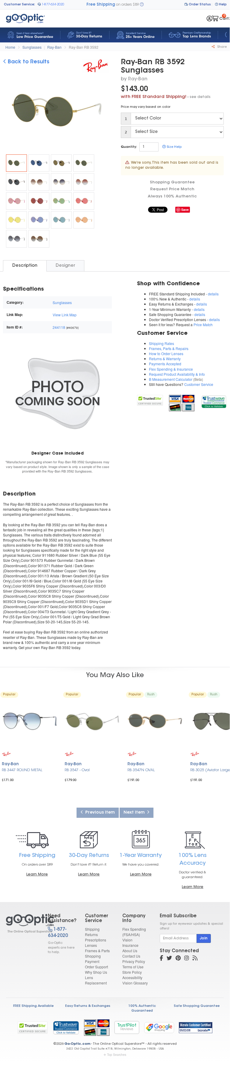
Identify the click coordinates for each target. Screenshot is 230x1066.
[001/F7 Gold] (61, 219)
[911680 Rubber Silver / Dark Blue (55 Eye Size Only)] (38, 163)
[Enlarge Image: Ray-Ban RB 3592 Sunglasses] (61, 113)
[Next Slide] (105, 112)
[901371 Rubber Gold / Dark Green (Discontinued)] (83, 163)
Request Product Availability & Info (177, 374)
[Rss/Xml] (195, 958)
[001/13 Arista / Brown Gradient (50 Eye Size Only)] (38, 182)
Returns (91, 934)
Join (204, 938)
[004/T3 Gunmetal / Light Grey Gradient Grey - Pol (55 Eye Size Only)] (16, 238)
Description (24, 265)
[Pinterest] (178, 958)
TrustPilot (126, 1027)
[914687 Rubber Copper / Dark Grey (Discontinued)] (16, 182)
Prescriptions (95, 939)
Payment (92, 961)
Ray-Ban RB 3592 (83, 47)
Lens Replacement (96, 980)
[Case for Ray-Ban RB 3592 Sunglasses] (57, 393)
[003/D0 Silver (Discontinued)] (38, 201)
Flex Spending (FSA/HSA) (134, 932)
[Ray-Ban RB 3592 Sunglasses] (16, 163)
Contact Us (131, 955)
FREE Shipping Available (33, 1006)
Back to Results (27, 62)
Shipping (92, 929)
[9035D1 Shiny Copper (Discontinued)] (38, 219)
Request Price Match (172, 189)
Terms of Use (133, 966)
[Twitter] (169, 958)
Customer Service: (19, 4)
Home (10, 47)
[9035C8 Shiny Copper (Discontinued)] (83, 201)
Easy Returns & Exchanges (87, 1006)
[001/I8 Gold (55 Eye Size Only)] (83, 182)
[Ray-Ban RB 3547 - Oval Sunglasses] (93, 721)
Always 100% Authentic (172, 196)
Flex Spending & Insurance (171, 369)
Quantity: (129, 147)
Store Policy (132, 972)
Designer (65, 265)
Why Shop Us (96, 972)
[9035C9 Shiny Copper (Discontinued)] (16, 219)
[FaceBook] (161, 958)
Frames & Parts (97, 950)
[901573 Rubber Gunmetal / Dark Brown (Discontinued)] (61, 163)
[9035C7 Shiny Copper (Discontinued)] (61, 201)
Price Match (203, 324)
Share (221, 47)
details (213, 293)
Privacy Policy (133, 961)
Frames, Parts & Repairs (168, 348)
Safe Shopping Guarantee (197, 1006)
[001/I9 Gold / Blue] (61, 182)
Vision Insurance (130, 942)
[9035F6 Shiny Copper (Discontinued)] (16, 201)
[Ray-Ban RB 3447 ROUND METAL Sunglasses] (30, 721)
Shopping (93, 955)
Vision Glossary (135, 982)
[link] (214, 401)
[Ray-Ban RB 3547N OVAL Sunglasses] (155, 721)
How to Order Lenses (166, 353)
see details (200, 97)
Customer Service (198, 384)
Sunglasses (32, 47)
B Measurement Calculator (170, 379)
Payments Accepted (165, 363)
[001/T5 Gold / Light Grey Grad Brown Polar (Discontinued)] (38, 238)
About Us (129, 950)
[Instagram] (186, 958)
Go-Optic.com (77, 1044)
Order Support (96, 966)
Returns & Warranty (165, 358)
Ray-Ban (54, 47)
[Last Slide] (10, 112)
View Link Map (65, 314)
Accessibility (132, 977)
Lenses (91, 945)
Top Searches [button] (116, 1055)
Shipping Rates (161, 343)
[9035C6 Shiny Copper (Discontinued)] (83, 219)
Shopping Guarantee (172, 182)
